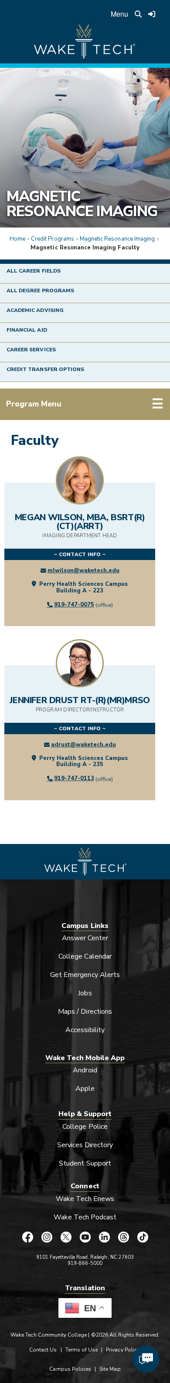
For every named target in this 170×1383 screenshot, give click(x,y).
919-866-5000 (85, 1263)
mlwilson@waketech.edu (83, 570)
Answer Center (85, 938)
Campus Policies (70, 1368)
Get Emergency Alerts (85, 975)
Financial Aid (27, 329)
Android (85, 1070)
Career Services (31, 349)
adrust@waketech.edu (83, 745)
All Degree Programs (40, 290)
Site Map (109, 1368)
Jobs (85, 993)
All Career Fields (34, 270)
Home (17, 239)
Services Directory (85, 1145)
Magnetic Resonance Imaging (82, 203)
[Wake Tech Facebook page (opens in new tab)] (27, 1237)
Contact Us (43, 1349)
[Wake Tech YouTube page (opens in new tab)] (85, 1237)
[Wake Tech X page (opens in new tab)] (65, 1237)
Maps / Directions (85, 1011)
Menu (119, 14)
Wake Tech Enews (85, 1199)
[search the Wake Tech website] (138, 14)
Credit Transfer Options (45, 369)
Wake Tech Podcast (85, 1217)
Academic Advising (35, 310)
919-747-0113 (74, 778)
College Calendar (85, 956)
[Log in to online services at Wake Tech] (152, 14)
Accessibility (85, 1030)
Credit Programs (52, 239)
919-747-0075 (74, 605)
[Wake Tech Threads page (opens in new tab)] (123, 1237)
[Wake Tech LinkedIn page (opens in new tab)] (104, 1237)
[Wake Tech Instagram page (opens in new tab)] (46, 1237)
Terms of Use (81, 1349)
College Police (85, 1126)
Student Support (85, 1163)
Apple (85, 1088)
